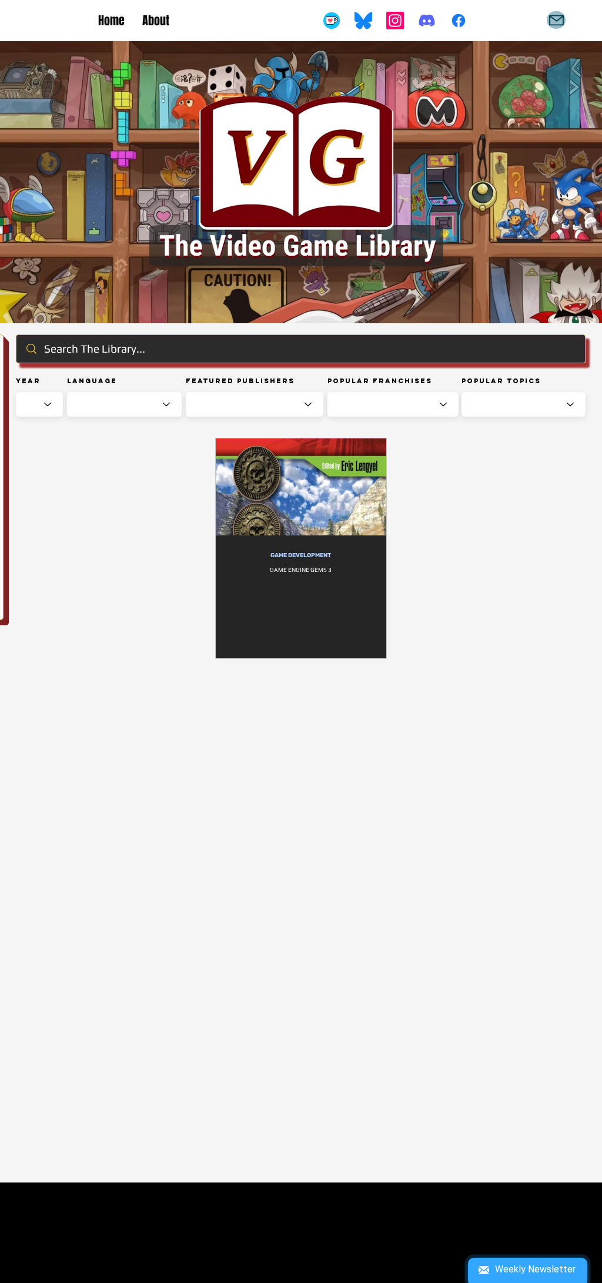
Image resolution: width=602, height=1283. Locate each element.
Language (92, 381)
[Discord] (427, 20)
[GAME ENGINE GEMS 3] (301, 486)
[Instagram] (395, 20)
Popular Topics (501, 381)
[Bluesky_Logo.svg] (363, 20)
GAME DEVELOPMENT (300, 555)
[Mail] (556, 20)
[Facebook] (458, 20)
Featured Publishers (240, 381)
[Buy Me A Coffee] (331, 20)
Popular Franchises (379, 381)
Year (28, 381)
